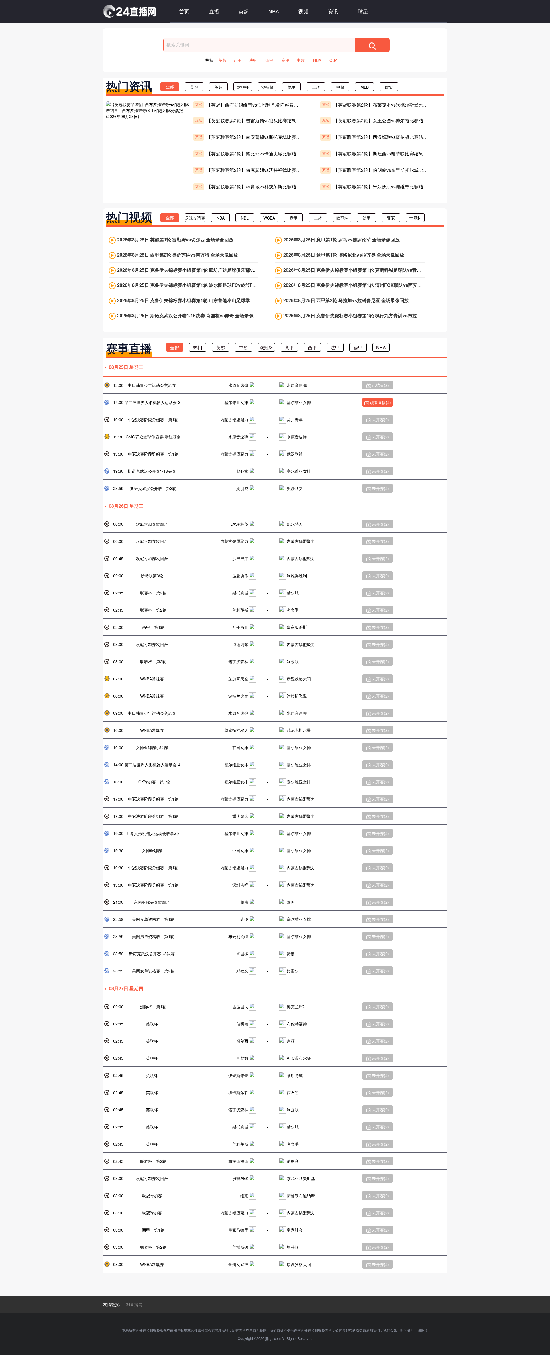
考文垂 (293, 610)
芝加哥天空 (238, 679)
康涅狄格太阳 (299, 679)
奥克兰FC (295, 1006)
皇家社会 (295, 1230)
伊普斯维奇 (238, 1075)
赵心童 (242, 471)
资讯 (333, 11)
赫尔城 (293, 593)
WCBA (269, 218)
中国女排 (240, 850)
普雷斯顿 (240, 1247)
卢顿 (291, 1041)
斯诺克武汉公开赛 (146, 488)
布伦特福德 (297, 1024)
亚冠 (391, 218)
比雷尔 (293, 971)
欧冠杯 (342, 218)
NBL (245, 218)
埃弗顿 (293, 1247)
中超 (301, 60)
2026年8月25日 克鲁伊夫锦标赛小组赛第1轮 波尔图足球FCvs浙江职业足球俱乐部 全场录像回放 (215, 285)
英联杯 (152, 1024)
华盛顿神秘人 (236, 730)
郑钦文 (242, 971)
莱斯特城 (295, 1075)
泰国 (291, 902)
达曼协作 (240, 575)
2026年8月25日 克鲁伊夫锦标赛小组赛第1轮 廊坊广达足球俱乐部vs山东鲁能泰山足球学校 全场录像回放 (223, 270)
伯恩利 (293, 1161)
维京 (244, 1195)
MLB (364, 87)
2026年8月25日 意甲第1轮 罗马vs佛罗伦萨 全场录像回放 (341, 239)
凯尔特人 (295, 524)
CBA (333, 60)
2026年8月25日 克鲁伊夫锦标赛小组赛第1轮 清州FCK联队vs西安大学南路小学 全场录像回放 (378, 285)
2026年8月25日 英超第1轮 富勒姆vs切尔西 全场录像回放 (175, 239)
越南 (244, 902)
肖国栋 (242, 953)
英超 (244, 11)
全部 (170, 87)
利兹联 (293, 661)
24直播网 (134, 1304)
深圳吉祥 (240, 885)
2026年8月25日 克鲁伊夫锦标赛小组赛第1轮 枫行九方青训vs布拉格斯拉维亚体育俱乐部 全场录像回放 (387, 315)
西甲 (238, 60)
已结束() (380, 385)
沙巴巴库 (240, 558)
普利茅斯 (240, 610)
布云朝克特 (238, 936)
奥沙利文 (295, 488)
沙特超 (267, 87)
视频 (303, 11)
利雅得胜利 (297, 575)
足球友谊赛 (195, 218)
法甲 (253, 60)
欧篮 (389, 87)
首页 (184, 11)
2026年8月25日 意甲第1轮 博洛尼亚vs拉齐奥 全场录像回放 (343, 254)
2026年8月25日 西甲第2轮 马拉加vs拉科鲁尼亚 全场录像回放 (346, 300)
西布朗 (293, 1092)
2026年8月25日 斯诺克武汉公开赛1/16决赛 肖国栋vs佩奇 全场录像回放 (190, 315)
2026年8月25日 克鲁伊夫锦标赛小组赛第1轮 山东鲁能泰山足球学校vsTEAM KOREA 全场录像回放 (218, 300)
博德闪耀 (240, 644)
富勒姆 (242, 1058)
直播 (214, 11)
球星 (363, 11)
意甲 (286, 60)
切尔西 (242, 1041)
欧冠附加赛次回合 (152, 524)
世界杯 (415, 218)
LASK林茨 (239, 524)
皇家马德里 (238, 1230)
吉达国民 (240, 1006)
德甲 (269, 60)
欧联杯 (243, 87)
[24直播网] (129, 11)
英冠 (194, 87)
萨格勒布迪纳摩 (301, 1195)
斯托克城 (240, 593)
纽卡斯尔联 (238, 1092)
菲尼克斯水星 (299, 730)
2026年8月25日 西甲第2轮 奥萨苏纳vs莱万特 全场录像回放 (177, 254)
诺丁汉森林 (238, 661)
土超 (316, 87)
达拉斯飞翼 (297, 696)
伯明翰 (242, 1024)
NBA (273, 11)
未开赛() (380, 419)
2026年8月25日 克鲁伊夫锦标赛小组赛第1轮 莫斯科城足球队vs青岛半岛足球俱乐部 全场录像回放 (382, 270)
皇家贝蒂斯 (297, 627)
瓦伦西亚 (240, 627)
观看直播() (380, 402)
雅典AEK (240, 1178)
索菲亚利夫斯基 (301, 1178)
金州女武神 (238, 1264)
